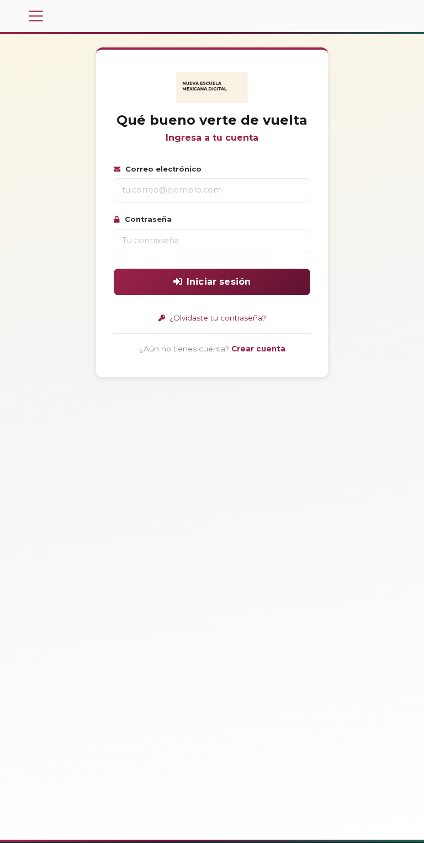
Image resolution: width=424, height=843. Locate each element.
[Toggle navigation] (36, 16)
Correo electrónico (162, 169)
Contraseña (147, 219)
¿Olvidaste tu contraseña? (216, 317)
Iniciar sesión (219, 281)
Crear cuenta (258, 348)
